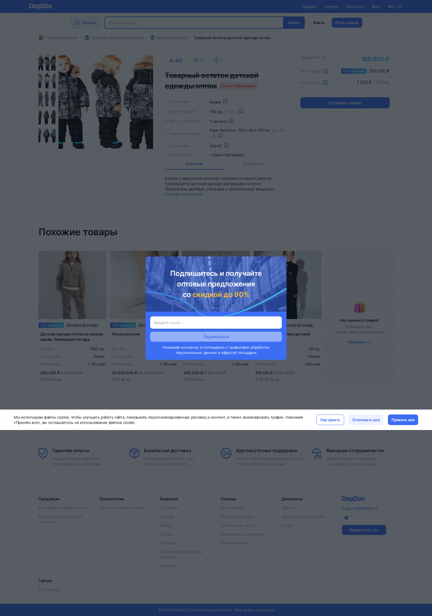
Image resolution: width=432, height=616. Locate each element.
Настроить (330, 419)
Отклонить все (366, 419)
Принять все (403, 419)
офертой (229, 352)
